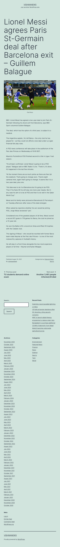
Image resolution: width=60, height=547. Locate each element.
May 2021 (7, 486)
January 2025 (8, 369)
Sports (52, 261)
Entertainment (37, 342)
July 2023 (7, 417)
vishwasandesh (12, 261)
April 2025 (7, 360)
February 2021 (8, 494)
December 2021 (9, 468)
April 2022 (7, 457)
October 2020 (8, 505)
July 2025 (7, 352)
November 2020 (9, 503)
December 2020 (9, 500)
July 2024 (7, 385)
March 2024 (8, 395)
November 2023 (9, 406)
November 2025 (9, 342)
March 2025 (8, 363)
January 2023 (8, 433)
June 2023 (7, 419)
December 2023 (9, 403)
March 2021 (8, 492)
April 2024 (7, 393)
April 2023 (7, 425)
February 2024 (9, 398)
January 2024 (8, 401)
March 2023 (8, 428)
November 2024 (9, 374)
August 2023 (8, 414)
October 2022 (8, 441)
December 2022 (9, 436)
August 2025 (8, 350)
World (34, 360)
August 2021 (8, 478)
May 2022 (7, 454)
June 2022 (7, 452)
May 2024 (7, 390)
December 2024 (9, 371)
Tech (34, 358)
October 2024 (8, 377)
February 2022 (9, 462)
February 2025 (9, 366)
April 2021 (7, 489)
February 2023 (9, 430)
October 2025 (8, 344)
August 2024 (8, 382)
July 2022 (7, 449)
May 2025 (7, 358)
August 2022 (8, 446)
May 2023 (7, 422)
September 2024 (9, 379)
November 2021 (9, 470)
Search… (7, 300)
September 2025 (9, 347)
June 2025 (7, 355)
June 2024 (7, 387)
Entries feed (8, 519)
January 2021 (8, 497)
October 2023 (8, 409)
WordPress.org (9, 524)
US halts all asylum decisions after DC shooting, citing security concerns (43, 312)
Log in (6, 516)
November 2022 (9, 438)
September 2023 (9, 411)
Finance (35, 347)
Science (34, 352)
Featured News (49, 259)
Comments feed (9, 522)
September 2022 (9, 444)
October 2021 (8, 473)
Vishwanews (30, 5)
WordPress (21, 539)
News (34, 350)
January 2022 (8, 465)
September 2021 (9, 476)
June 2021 (7, 484)
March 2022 (8, 460)
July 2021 (7, 481)
